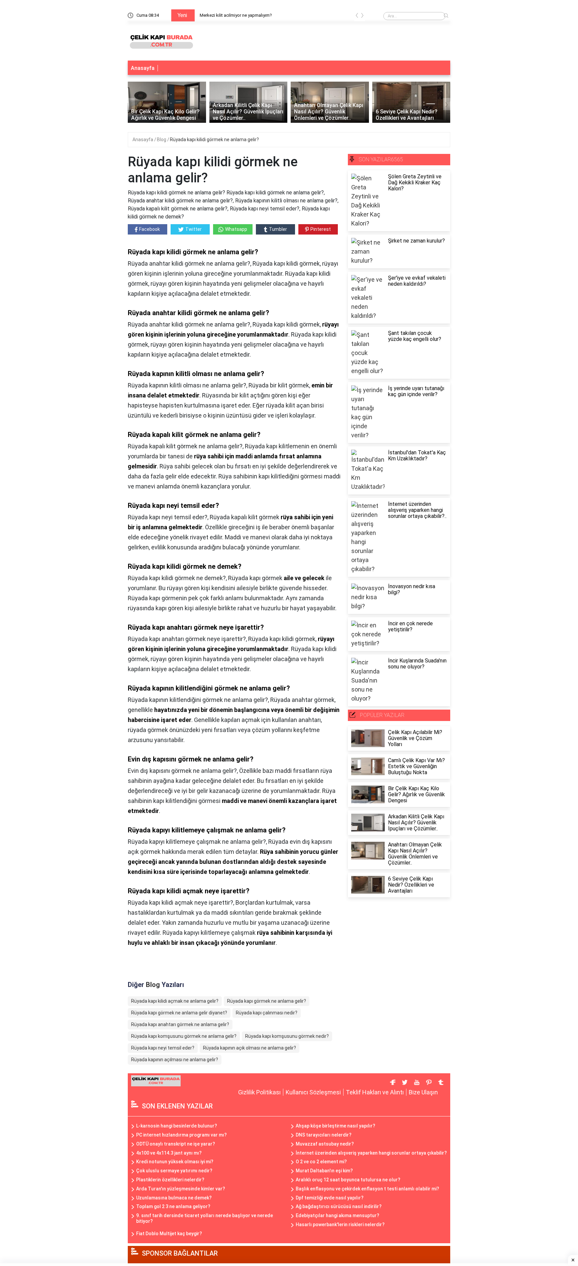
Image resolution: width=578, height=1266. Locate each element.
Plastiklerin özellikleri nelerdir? (170, 1179)
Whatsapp (236, 229)
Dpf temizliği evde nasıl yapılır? (330, 1197)
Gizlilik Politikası (259, 1092)
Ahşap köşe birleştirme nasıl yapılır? (335, 1125)
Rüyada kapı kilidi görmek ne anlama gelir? (214, 139)
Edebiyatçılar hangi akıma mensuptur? (337, 1215)
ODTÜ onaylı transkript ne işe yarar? (175, 1144)
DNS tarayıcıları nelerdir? (324, 1135)
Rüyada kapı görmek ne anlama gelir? (266, 1001)
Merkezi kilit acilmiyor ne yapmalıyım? (236, 15)
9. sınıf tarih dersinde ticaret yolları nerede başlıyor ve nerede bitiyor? (204, 1218)
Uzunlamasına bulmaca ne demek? (174, 1197)
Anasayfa (143, 68)
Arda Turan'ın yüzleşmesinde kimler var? (180, 1188)
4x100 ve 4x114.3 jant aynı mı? (169, 1153)
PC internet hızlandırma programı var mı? (181, 1135)
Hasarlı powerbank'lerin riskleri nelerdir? (340, 1224)
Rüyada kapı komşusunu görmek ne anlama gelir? (183, 1036)
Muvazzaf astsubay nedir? (325, 1144)
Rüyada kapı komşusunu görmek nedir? (287, 1036)
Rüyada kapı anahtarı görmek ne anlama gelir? (180, 1024)
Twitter (193, 229)
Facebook (149, 229)
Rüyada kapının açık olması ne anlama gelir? (249, 1048)
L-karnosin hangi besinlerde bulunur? (176, 1125)
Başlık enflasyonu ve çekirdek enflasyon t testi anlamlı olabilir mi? (367, 1188)
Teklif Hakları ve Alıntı (375, 1092)
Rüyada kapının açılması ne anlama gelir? (174, 1059)
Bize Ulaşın (423, 1092)
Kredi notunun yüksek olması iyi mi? (174, 1161)
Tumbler (278, 229)
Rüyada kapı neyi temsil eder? (162, 1048)
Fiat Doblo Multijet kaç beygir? (169, 1233)
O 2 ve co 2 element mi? (321, 1161)
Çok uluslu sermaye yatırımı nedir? (174, 1170)
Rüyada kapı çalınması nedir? (266, 1012)
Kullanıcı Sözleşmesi (313, 1092)
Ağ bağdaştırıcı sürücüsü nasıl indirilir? (339, 1206)
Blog (162, 139)
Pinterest (320, 229)
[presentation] (357, 16)
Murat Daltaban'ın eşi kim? (324, 1170)
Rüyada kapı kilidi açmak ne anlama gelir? (174, 1001)
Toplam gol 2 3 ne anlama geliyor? (173, 1206)
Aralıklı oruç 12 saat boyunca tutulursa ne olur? (348, 1179)
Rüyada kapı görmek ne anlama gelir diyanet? (179, 1012)
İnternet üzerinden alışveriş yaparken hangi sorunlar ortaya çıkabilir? (371, 1153)
